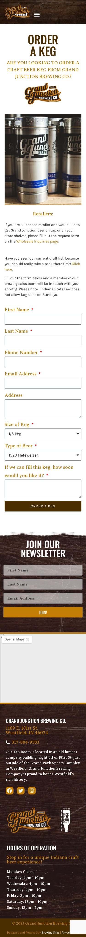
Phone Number (22, 352)
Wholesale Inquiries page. (37, 241)
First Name (17, 309)
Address (13, 395)
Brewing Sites (50, 932)
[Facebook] (10, 791)
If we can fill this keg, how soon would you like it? (39, 471)
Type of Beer (19, 446)
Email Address (21, 374)
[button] (37, 14)
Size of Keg (18, 424)
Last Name (17, 331)
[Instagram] (32, 791)
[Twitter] (21, 791)
